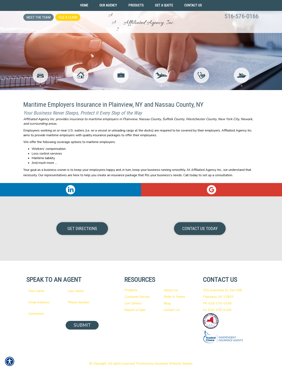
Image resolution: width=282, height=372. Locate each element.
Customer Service (137, 297)
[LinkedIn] (70, 189)
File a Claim (67, 17)
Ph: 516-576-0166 (217, 303)
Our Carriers (132, 303)
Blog (167, 303)
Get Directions (82, 228)
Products (130, 290)
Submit (82, 325)
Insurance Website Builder (173, 363)
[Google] (211, 189)
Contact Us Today (200, 228)
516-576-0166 (241, 16)
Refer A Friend (174, 297)
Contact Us (172, 310)
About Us (171, 290)
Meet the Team (38, 17)
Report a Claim (135, 310)
